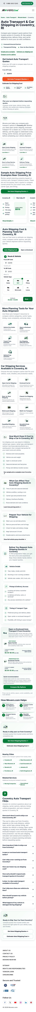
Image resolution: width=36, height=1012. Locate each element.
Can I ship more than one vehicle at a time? (18, 889)
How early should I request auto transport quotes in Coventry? (18, 875)
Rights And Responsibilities (14, 968)
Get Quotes (26, 3)
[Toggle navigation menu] (33, 10)
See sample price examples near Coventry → (17, 472)
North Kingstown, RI (26, 771)
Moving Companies (10, 783)
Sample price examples (8, 51)
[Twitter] (10, 1002)
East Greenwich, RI (25, 763)
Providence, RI (9, 771)
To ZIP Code (7, 268)
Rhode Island (22, 17)
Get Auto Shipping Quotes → (18, 191)
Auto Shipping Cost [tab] (10, 250)
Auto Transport (11, 17)
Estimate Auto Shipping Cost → (18, 746)
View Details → (7, 221)
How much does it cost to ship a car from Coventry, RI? (18, 816)
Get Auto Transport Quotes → (18, 79)
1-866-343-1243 (12, 3)
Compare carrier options (8, 54)
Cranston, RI (8, 760)
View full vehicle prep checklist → (15, 539)
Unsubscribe (8, 975)
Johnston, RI (24, 767)
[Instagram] (20, 1002)
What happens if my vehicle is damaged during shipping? (18, 904)
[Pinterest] (31, 1002)
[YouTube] (15, 1002)
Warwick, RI (8, 767)
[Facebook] (5, 1002)
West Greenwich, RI (26, 760)
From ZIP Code (6, 70)
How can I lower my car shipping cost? (18, 868)
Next (26, 299)
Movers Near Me (9, 960)
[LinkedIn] (26, 1002)
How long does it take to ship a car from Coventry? (18, 846)
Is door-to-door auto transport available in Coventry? (18, 882)
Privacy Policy (9, 956)
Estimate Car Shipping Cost (12, 83)
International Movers (24, 784)
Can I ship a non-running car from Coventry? (18, 861)
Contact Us (7, 953)
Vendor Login (8, 971)
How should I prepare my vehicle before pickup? (18, 896)
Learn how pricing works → (12, 507)
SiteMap (6, 965)
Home (3, 17)
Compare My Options (18, 687)
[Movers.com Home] (10, 10)
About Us (6, 950)
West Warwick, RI (10, 763)
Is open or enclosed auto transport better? (18, 853)
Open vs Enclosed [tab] (27, 250)
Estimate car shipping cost (25, 51)
